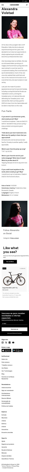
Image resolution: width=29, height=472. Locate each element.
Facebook (10, 343)
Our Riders (5, 368)
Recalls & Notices (7, 450)
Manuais (4, 453)
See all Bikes (10, 262)
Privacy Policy (15, 466)
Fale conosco (5, 362)
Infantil (4, 427)
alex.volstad (15, 238)
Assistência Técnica (8, 459)
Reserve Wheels (6, 398)
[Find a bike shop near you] (23, 1)
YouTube (13, 343)
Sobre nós (4, 359)
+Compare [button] (22, 268)
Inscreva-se (14, 329)
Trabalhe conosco (7, 365)
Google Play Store (17, 350)
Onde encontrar (6, 387)
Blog (3, 374)
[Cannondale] (14, 5)
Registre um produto (8, 444)
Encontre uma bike (7, 432)
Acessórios (5, 429)
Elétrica (4, 424)
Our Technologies (7, 371)
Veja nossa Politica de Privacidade (14, 333)
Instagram (3, 343)
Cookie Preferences (8, 468)
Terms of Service (6, 466)
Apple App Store (6, 350)
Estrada (4, 415)
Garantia (4, 447)
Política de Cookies (7, 406)
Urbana (4, 421)
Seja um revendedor (8, 390)
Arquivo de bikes (6, 456)
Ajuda (3, 441)
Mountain (4, 418)
